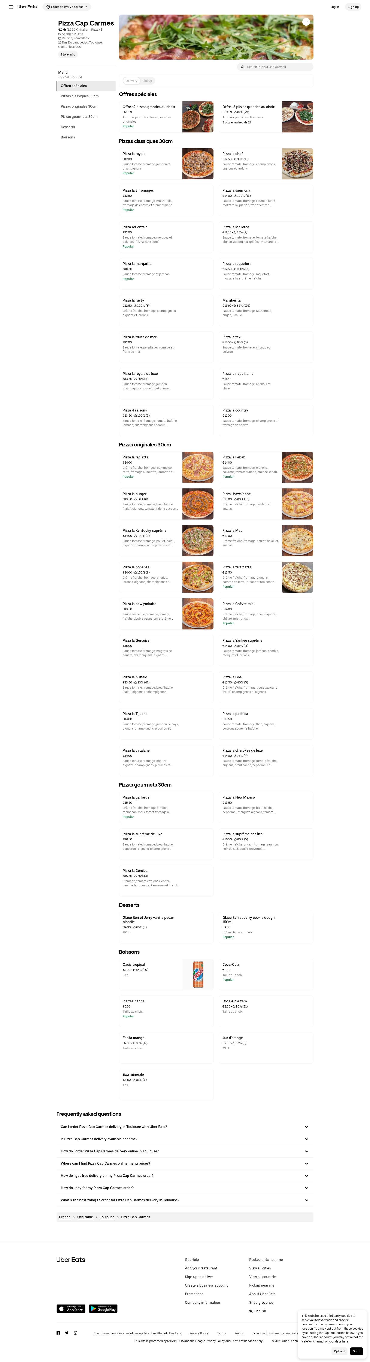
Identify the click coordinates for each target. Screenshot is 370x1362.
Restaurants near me (266, 1260)
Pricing (239, 1333)
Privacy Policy (199, 1333)
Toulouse (107, 1217)
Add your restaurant (201, 1268)
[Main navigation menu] (11, 7)
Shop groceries (261, 1302)
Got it (357, 1351)
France (64, 1217)
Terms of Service (242, 1341)
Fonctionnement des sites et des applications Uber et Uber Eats (137, 1333)
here (345, 1341)
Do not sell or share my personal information (283, 1333)
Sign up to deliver (199, 1277)
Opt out (339, 1351)
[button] (185, 1127)
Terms (221, 1333)
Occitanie (85, 1217)
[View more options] (306, 22)
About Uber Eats (262, 1294)
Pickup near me (261, 1285)
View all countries (263, 1277)
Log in (334, 7)
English (260, 1311)
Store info (68, 54)
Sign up (353, 7)
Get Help (192, 1260)
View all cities (260, 1268)
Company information (202, 1302)
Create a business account (206, 1285)
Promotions (194, 1294)
